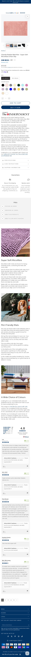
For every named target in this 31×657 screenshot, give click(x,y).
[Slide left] (3, 45)
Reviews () (4, 62)
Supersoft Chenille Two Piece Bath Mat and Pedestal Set (14, 155)
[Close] (20, 654)
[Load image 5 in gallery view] (23, 45)
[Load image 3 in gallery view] (15, 45)
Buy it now (15, 108)
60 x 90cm (15, 79)
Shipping (9, 67)
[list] (15, 186)
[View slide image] (15, 13)
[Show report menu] (27, 466)
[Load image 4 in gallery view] (19, 45)
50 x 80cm (6, 79)
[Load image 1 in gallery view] (7, 45)
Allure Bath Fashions (12, 651)
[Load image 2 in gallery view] (11, 45)
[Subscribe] (29, 625)
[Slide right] (27, 45)
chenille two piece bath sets (18, 406)
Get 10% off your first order (10, 654)
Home (3, 51)
